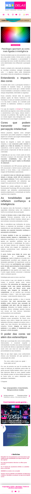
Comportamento (15, 45)
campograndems (12, 388)
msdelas (21, 390)
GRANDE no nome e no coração (10, 471)
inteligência (19, 109)
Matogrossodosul (12, 390)
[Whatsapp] (19, 14)
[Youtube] (16, 14)
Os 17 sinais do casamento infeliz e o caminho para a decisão (15, 467)
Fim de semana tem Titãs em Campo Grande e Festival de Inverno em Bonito (15, 421)
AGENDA (4, 418)
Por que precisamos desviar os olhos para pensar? (14, 463)
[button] (3, 14)
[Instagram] (12, 14)
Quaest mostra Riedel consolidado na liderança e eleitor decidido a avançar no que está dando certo (15, 475)
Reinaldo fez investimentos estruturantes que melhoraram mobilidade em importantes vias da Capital (15, 458)
